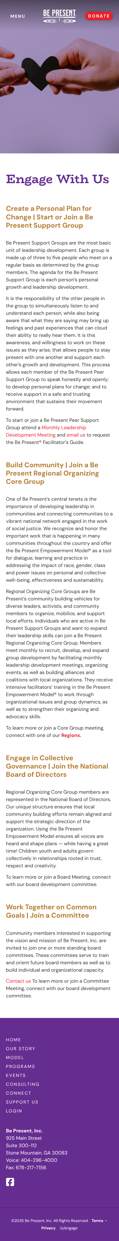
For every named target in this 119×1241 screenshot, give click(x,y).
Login (14, 1111)
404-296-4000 (39, 1160)
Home (14, 1040)
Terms (97, 1220)
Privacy (48, 1228)
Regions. (71, 735)
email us (76, 435)
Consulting (23, 1084)
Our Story (21, 1049)
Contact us (19, 981)
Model (15, 1058)
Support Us (22, 1102)
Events (16, 1075)
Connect (19, 1093)
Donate (99, 16)
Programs (20, 1066)
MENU (17, 16)
